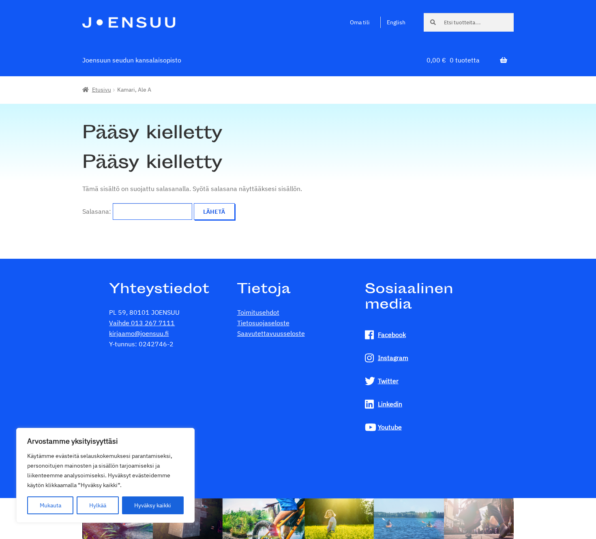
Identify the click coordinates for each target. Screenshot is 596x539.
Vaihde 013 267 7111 (142, 323)
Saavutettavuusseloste (271, 333)
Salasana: (97, 211)
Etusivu (101, 89)
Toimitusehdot (258, 312)
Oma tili (360, 22)
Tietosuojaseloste (263, 323)
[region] (105, 475)
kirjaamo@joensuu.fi (139, 333)
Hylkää (97, 505)
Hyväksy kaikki (152, 505)
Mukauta (50, 505)
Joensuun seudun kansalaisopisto (131, 60)
